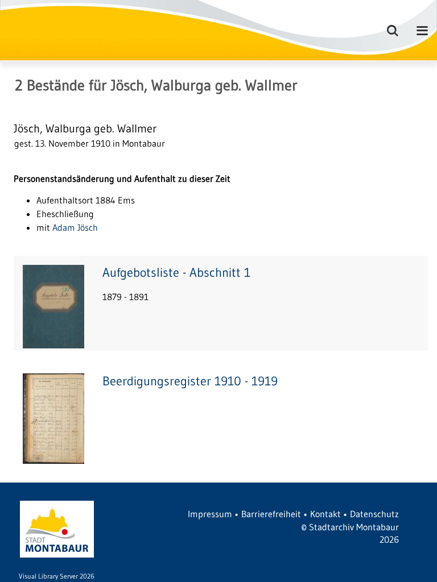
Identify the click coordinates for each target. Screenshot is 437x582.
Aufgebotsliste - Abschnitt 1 (176, 272)
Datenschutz (374, 513)
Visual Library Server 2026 (56, 576)
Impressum (210, 513)
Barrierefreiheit (271, 513)
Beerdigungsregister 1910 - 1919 (190, 381)
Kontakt (325, 513)
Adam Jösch (75, 227)
